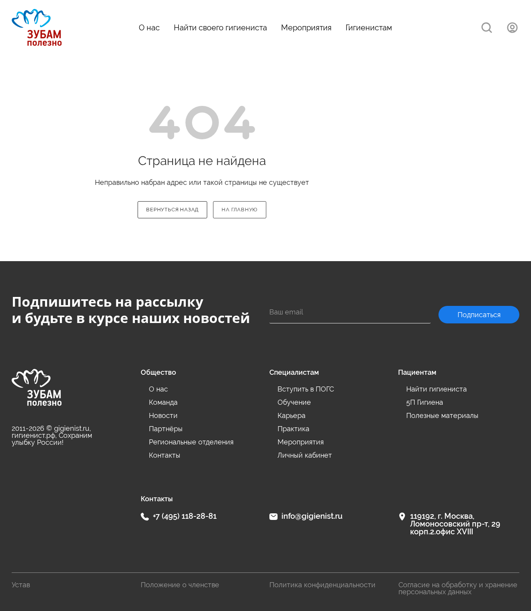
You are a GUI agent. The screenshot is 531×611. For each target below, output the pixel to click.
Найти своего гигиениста (220, 27)
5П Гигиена (424, 402)
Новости (163, 416)
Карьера (292, 416)
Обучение (294, 402)
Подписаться (479, 315)
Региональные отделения (191, 442)
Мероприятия (306, 27)
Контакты (164, 455)
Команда (163, 402)
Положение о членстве (180, 585)
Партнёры (166, 429)
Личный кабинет (305, 455)
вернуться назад (172, 209)
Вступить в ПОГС (306, 389)
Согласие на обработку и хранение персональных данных (457, 588)
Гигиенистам (369, 27)
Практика (293, 429)
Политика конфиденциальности (322, 585)
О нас (149, 27)
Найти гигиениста (436, 389)
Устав (21, 585)
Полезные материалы (442, 416)
